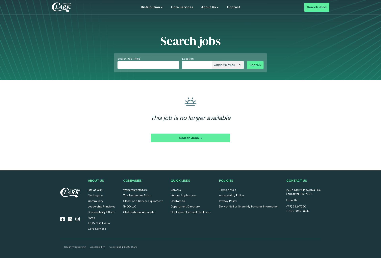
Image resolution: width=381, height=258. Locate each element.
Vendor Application (183, 195)
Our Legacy (95, 195)
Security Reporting (75, 246)
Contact (233, 7)
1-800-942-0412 (297, 211)
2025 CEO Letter (99, 223)
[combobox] (197, 65)
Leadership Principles (101, 206)
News (91, 217)
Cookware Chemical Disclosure (191, 212)
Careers (176, 190)
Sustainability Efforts (101, 212)
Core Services (182, 7)
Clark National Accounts (139, 212)
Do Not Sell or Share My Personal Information (248, 206)
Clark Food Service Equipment (143, 201)
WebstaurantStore (135, 190)
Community (95, 201)
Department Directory (185, 206)
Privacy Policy (228, 201)
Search (255, 65)
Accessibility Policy (231, 195)
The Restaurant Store (137, 195)
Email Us (291, 200)
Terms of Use (227, 190)
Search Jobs (317, 7)
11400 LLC (129, 206)
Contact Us (178, 201)
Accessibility (97, 246)
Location (188, 58)
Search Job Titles (128, 58)
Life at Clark (95, 190)
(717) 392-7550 (296, 206)
